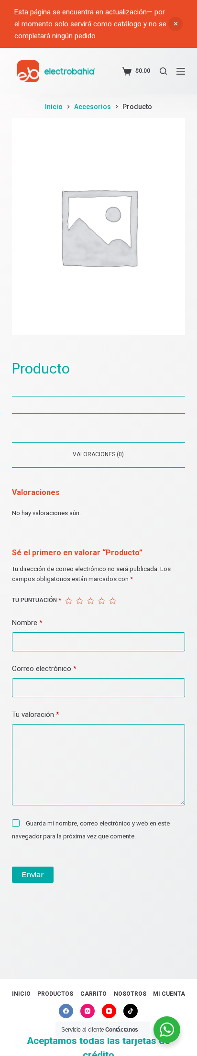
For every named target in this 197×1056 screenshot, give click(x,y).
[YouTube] (109, 1011)
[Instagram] (87, 1011)
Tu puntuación (36, 600)
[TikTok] (130, 1011)
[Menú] (180, 71)
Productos (55, 993)
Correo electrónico (44, 668)
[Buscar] (163, 71)
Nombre (27, 622)
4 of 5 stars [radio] (101, 600)
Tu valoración (35, 714)
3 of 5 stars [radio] (90, 600)
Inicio (21, 993)
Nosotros (130, 993)
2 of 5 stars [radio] (79, 600)
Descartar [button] (175, 24)
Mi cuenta (169, 993)
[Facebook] (66, 1011)
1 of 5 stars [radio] (68, 600)
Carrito (93, 993)
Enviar (33, 874)
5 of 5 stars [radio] (112, 600)
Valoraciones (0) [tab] (98, 454)
